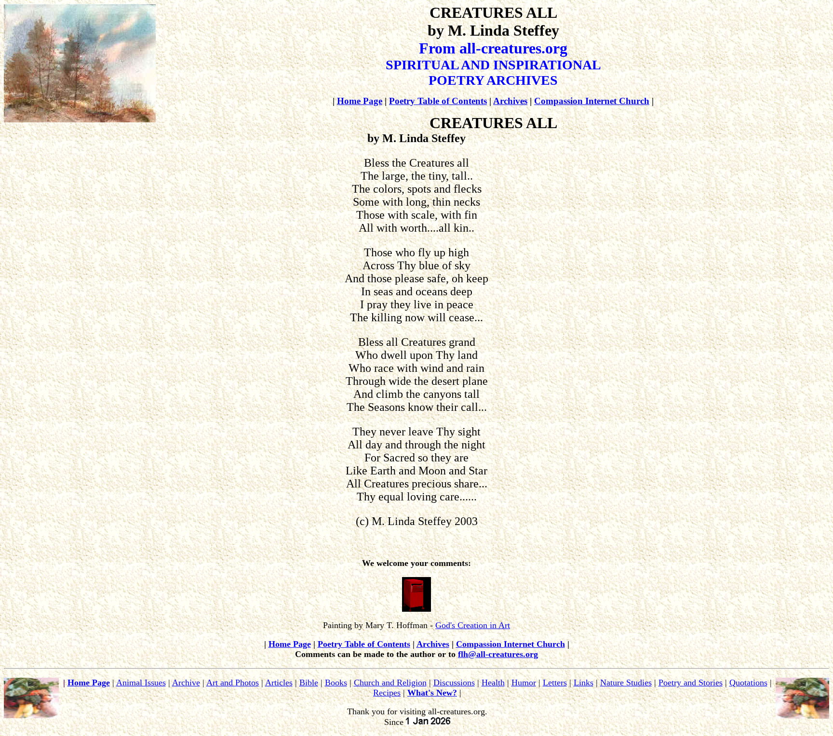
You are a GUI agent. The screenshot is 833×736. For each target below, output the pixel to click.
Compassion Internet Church (591, 101)
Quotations (748, 682)
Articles (279, 682)
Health (493, 682)
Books (336, 682)
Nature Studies (626, 682)
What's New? (432, 692)
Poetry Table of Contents (438, 101)
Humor (523, 682)
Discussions (454, 682)
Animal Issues (141, 682)
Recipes (387, 692)
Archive (186, 682)
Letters (555, 682)
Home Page (359, 101)
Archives (510, 101)
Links (583, 682)
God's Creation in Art (472, 625)
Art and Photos (232, 682)
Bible (308, 682)
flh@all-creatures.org (498, 654)
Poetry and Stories (690, 682)
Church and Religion (390, 682)
